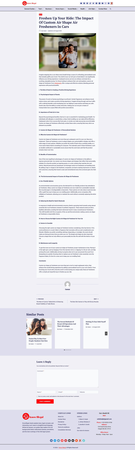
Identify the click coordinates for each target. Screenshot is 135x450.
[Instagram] (96, 3)
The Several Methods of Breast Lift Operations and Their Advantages (66, 324)
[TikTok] (90, 3)
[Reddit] (108, 3)
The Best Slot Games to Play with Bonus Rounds (84, 300)
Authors (79, 416)
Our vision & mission (83, 430)
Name (39, 392)
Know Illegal (62, 447)
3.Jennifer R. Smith (83, 424)
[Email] (102, 3)
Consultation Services (64, 430)
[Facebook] (84, 3)
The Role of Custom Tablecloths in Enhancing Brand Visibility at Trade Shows (49, 301)
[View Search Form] (110, 8)
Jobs (78, 428)
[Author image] (40, 31)
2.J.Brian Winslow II (84, 422)
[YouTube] (81, 3)
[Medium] (99, 3)
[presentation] (39, 326)
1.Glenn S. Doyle (83, 419)
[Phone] (105, 3)
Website (82, 392)
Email (61, 392)
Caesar (44, 30)
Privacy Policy (62, 424)
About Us (60, 416)
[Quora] (111, 3)
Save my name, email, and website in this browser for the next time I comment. (58, 396)
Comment (40, 371)
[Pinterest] (87, 3)
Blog (40, 14)
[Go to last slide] (29, 333)
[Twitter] (93, 3)
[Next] (106, 333)
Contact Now (103, 9)
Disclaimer (61, 422)
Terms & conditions (63, 427)
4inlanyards (58, 83)
